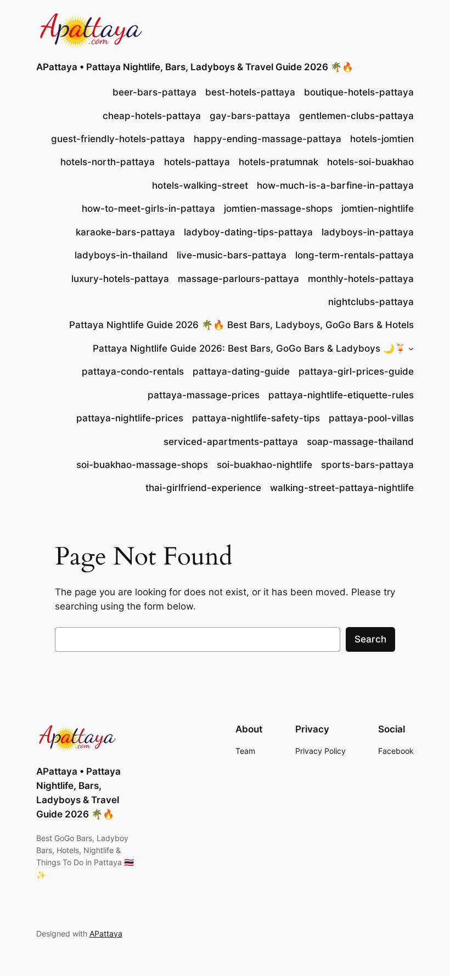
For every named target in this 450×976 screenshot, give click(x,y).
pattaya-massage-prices (204, 395)
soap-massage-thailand (360, 441)
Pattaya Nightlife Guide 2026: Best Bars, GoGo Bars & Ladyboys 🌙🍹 (249, 348)
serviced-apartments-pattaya (231, 441)
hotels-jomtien (382, 138)
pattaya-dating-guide (241, 371)
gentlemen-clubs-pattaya (356, 115)
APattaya (105, 933)
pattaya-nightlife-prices (129, 418)
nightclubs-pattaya (371, 301)
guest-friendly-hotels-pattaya (118, 138)
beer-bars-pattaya (154, 92)
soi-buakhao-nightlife (264, 464)
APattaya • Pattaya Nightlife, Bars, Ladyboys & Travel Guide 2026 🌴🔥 (194, 66)
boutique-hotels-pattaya (359, 92)
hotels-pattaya (197, 161)
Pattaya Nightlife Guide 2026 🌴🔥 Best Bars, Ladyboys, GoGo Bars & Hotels (241, 324)
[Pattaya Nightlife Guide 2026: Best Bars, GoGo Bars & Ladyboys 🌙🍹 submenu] (411, 348)
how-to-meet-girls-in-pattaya (148, 208)
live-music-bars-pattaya (231, 255)
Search (370, 639)
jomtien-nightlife (377, 208)
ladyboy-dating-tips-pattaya (248, 232)
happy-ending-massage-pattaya (267, 138)
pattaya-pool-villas (371, 418)
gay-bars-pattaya (250, 115)
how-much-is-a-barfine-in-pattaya (335, 185)
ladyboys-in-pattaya (368, 232)
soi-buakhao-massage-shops (142, 464)
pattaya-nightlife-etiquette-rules (341, 395)
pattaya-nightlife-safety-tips (256, 418)
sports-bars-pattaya (367, 464)
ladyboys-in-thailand (121, 255)
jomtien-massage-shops (278, 208)
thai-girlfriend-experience (203, 487)
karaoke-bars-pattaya (125, 232)
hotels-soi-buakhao (370, 161)
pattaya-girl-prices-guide (356, 371)
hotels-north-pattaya (107, 161)
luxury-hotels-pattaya (120, 278)
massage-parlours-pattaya (238, 278)
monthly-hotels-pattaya (361, 278)
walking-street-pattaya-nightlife (342, 487)
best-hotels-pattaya (250, 92)
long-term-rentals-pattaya (354, 255)
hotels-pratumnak (278, 161)
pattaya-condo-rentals (133, 371)
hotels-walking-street (200, 185)
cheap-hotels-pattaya (152, 115)
